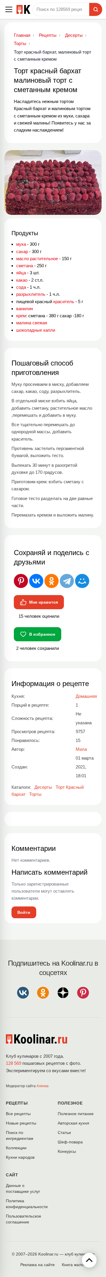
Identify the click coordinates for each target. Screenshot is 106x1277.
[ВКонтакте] (36, 581)
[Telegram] (67, 581)
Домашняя (86, 696)
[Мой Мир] (82, 581)
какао (21, 280)
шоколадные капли (35, 330)
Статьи (64, 1132)
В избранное (42, 634)
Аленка (43, 1086)
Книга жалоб (74, 1264)
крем (21, 315)
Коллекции (16, 1147)
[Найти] (95, 9)
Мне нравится (43, 602)
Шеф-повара (70, 1142)
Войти (23, 912)
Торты (35, 794)
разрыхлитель (30, 294)
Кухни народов (20, 1157)
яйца (21, 272)
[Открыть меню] (9, 9)
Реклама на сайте (37, 1264)
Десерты (43, 787)
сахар (22, 251)
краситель (63, 301)
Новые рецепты (21, 1123)
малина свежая (31, 322)
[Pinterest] (21, 581)
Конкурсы (67, 1151)
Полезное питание (76, 1113)
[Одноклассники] (51, 581)
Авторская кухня (73, 1123)
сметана (24, 265)
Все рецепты (18, 1113)
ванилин (24, 308)
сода (21, 287)
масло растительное (37, 258)
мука (21, 244)
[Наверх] (89, 1260)
